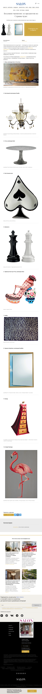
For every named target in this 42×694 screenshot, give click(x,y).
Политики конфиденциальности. (13, 692)
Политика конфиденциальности (17, 670)
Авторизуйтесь (15, 527)
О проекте (3, 667)
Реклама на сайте (11, 667)
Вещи (10, 633)
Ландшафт (11, 629)
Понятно (32, 691)
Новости (10, 625)
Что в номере (25, 645)
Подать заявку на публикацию (8, 668)
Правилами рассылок (18, 608)
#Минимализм (11, 564)
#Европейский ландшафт (26, 591)
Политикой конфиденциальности (8, 608)
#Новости (7, 592)
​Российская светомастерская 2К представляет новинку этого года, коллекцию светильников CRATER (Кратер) (12, 582)
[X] (15, 515)
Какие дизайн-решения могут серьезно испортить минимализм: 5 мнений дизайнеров (12, 554)
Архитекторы (11, 631)
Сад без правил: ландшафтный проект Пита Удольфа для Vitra (29, 581)
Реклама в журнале (21, 667)
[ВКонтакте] (18, 515)
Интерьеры (11, 627)
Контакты (30, 667)
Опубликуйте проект (25, 651)
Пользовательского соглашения (32, 607)
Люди (10, 635)
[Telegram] (20, 515)
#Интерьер (7, 564)
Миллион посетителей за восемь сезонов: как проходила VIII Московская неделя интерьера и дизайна (29, 554)
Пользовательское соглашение (24, 668)
